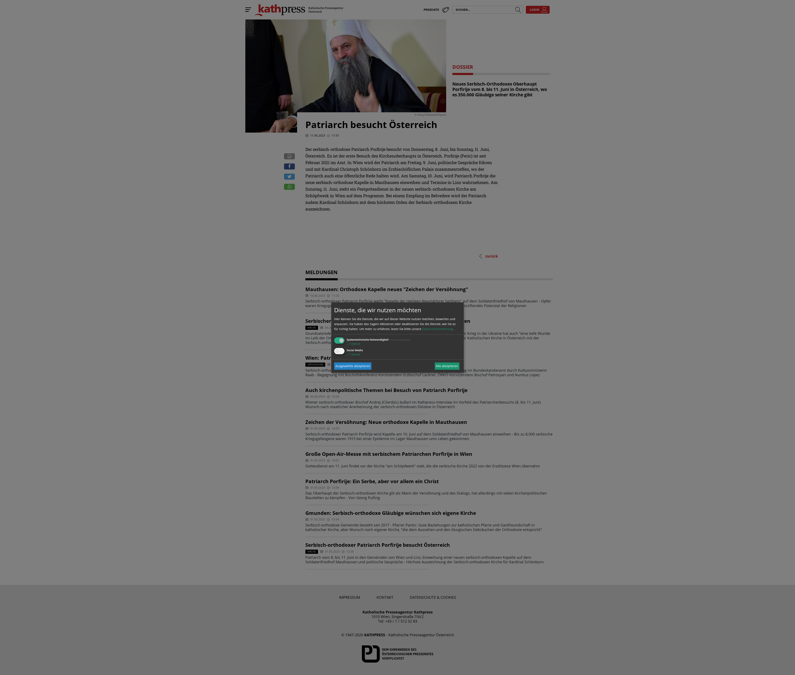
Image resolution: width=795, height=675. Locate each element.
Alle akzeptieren (447, 366)
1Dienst (353, 344)
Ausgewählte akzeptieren (352, 366)
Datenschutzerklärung (437, 329)
